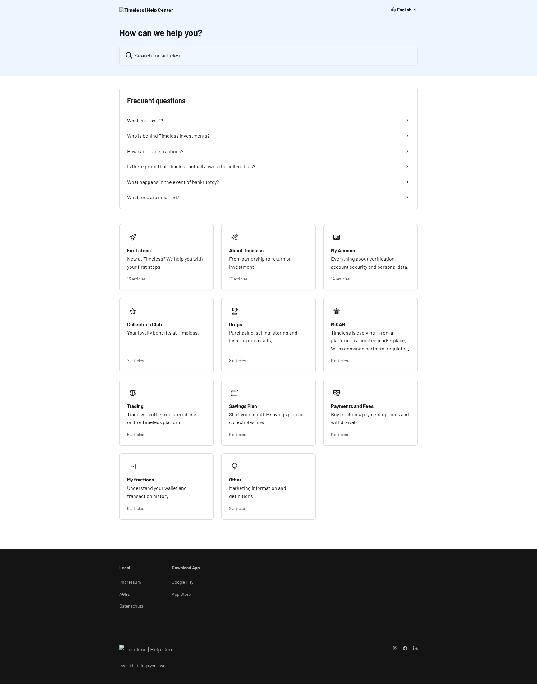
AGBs (124, 594)
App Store (181, 594)
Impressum (130, 582)
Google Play (182, 582)
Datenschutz (131, 606)
